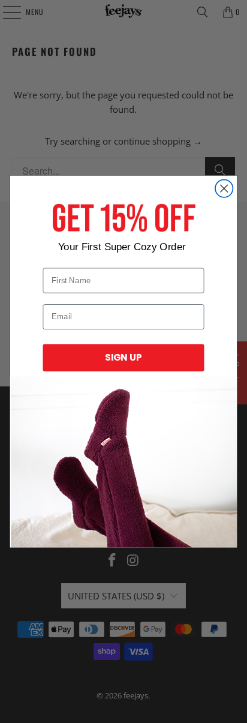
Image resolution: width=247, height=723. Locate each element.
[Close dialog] (224, 188)
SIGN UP (123, 357)
